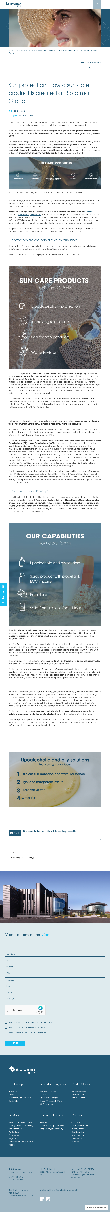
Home (11, 51)
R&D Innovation (35, 51)
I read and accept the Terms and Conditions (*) (30, 1023)
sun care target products (29, 215)
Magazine (20, 51)
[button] (87, 840)
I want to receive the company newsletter (27, 1033)
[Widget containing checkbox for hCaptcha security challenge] (25, 1010)
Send (15, 1043)
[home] (13, 4)
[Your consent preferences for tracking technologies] (96, 1207)
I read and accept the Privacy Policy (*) (26, 1028)
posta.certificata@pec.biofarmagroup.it (58, 1190)
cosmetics (88, 212)
